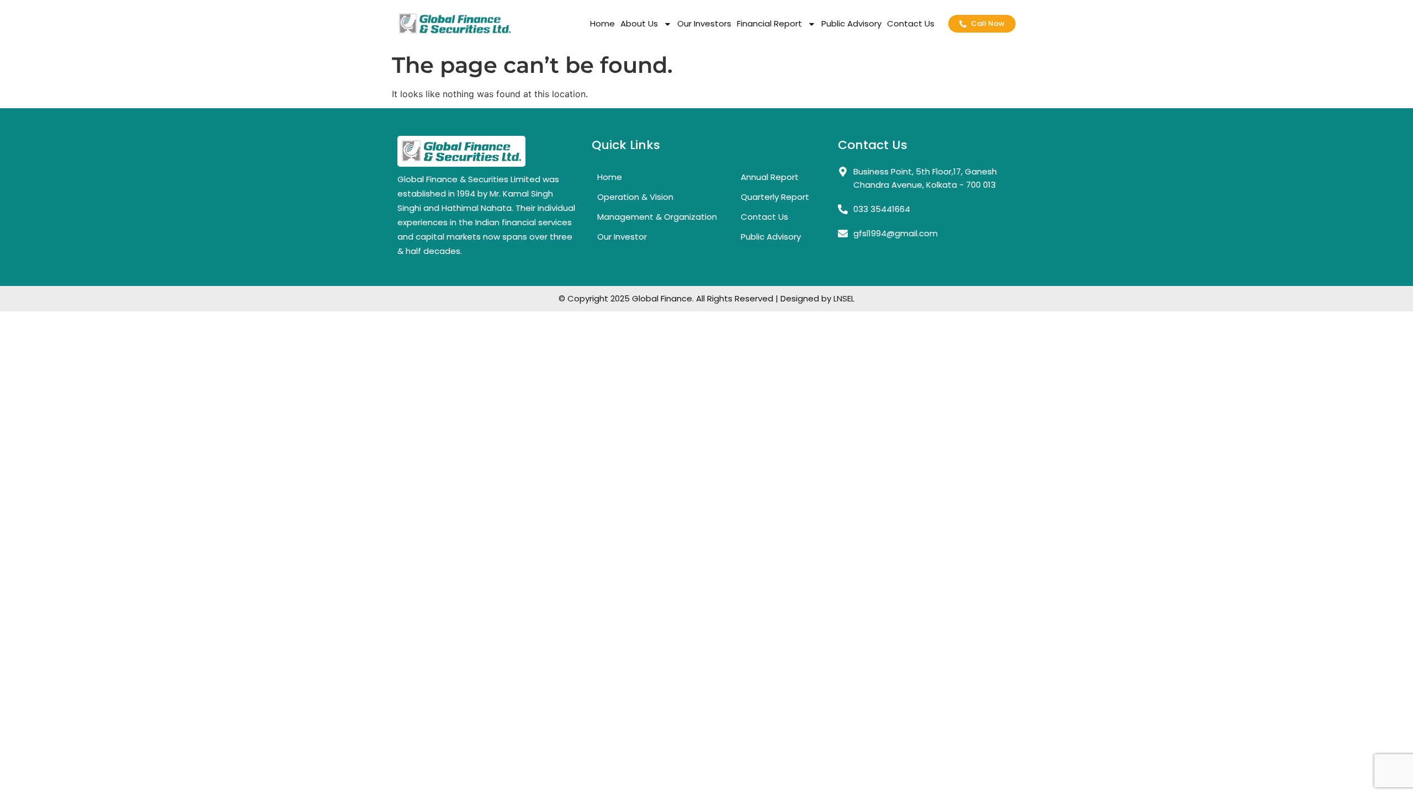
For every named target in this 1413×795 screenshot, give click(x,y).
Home (602, 23)
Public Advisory (851, 23)
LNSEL (843, 298)
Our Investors (704, 23)
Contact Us (910, 23)
